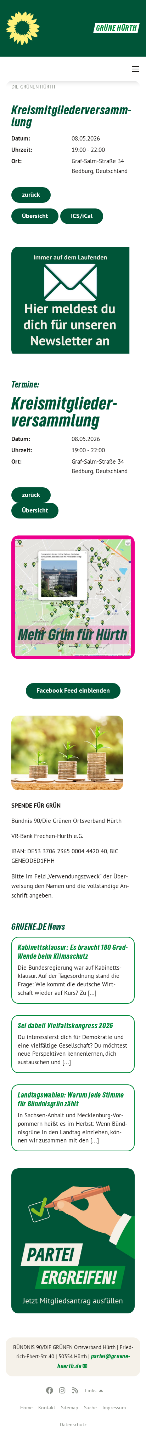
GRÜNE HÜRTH (116, 28)
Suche (90, 1407)
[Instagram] (62, 1390)
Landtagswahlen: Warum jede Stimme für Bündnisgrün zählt (71, 1099)
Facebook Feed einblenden (73, 690)
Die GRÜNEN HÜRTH (33, 87)
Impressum (114, 1407)
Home (26, 1407)
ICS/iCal (81, 216)
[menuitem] (26, 1407)
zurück (31, 194)
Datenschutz (73, 1424)
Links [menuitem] (90, 1390)
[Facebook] (49, 1390)
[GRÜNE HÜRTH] (23, 28)
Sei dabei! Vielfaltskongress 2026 (65, 1025)
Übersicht (35, 216)
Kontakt (46, 1407)
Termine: (25, 384)
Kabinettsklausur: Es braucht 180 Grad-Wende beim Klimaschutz (73, 952)
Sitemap (69, 1407)
